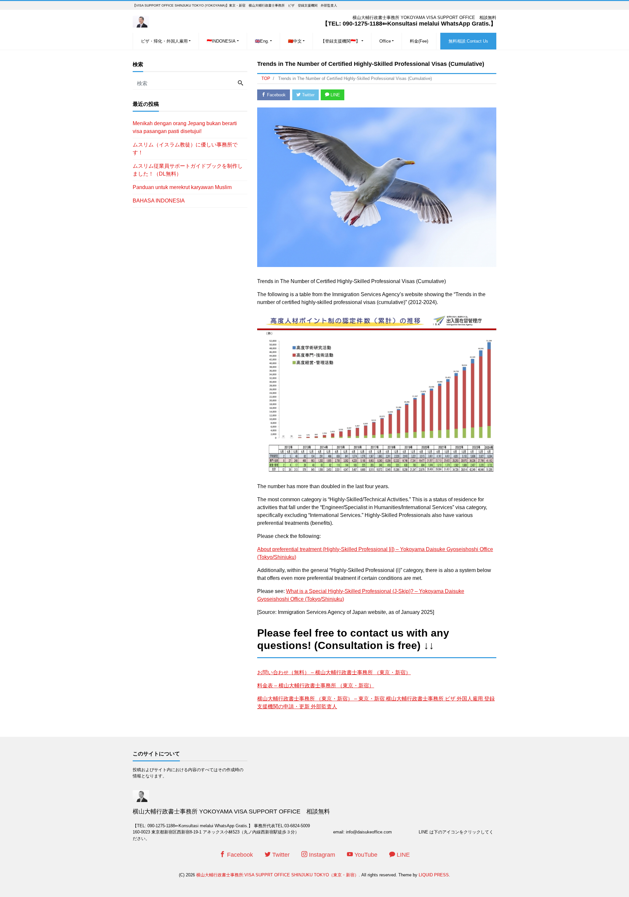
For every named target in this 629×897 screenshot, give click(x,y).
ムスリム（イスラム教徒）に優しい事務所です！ (185, 148)
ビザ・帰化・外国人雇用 (164, 41)
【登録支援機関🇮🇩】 (340, 41)
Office (385, 41)
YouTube (365, 854)
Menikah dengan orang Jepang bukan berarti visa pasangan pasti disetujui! (185, 127)
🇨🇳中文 (295, 41)
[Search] (240, 83)
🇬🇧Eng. (262, 41)
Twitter (307, 94)
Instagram (321, 854)
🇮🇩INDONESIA (221, 41)
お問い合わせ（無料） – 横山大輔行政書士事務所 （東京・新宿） (334, 672)
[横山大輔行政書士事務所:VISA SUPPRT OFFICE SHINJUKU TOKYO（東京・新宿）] (141, 20)
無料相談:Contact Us (468, 41)
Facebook (276, 94)
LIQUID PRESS (434, 874)
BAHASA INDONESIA (159, 200)
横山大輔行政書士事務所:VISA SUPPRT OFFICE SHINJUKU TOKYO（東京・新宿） (277, 874)
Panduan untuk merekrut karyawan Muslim (182, 187)
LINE (334, 94)
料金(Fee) (419, 41)
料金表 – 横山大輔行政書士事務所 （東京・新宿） (315, 685)
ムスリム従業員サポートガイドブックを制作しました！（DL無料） (188, 170)
